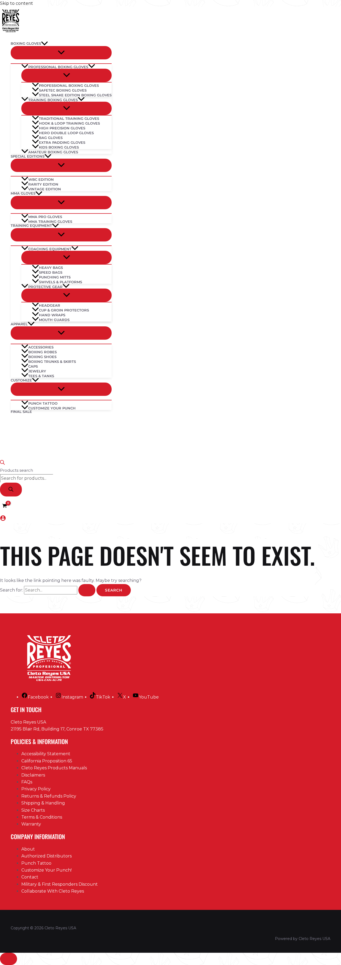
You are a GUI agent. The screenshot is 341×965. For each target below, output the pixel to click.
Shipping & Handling (43, 803)
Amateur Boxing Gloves (53, 152)
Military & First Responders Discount (59, 884)
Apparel (19, 324)
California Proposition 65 (46, 760)
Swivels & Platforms (60, 282)
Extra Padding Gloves (62, 142)
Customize (21, 380)
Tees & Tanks (41, 376)
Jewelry (37, 371)
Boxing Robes (42, 352)
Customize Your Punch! (46, 870)
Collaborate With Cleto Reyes (52, 891)
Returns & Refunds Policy (48, 796)
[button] (44, 43)
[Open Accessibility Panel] (8, 959)
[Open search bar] (2, 463)
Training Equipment (31, 225)
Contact (29, 877)
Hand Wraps (52, 315)
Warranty (31, 824)
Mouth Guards (54, 320)
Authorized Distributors (46, 856)
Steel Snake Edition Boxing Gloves (75, 95)
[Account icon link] (3, 519)
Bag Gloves (51, 137)
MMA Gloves (23, 193)
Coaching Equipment (49, 249)
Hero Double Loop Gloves (66, 133)
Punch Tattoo (43, 403)
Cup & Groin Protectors (64, 310)
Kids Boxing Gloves (59, 147)
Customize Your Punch (52, 408)
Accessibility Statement (45, 753)
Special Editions (27, 156)
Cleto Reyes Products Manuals (54, 767)
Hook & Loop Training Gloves (69, 123)
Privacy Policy (36, 788)
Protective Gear (45, 287)
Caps (33, 366)
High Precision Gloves (62, 128)
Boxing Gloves (26, 43)
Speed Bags (50, 272)
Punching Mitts (55, 277)
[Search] (11, 489)
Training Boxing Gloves (53, 100)
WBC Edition (41, 179)
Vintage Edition (44, 189)
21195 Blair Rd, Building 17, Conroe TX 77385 (57, 729)
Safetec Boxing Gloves (63, 90)
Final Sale (21, 411)
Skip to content (16, 3)
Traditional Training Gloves (69, 118)
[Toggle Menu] (61, 52)
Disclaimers (33, 775)
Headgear (49, 305)
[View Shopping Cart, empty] (4, 506)
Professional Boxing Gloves (58, 67)
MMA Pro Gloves (45, 217)
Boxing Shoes (42, 357)
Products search (16, 470)
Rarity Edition (43, 184)
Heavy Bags (51, 267)
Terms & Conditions (41, 817)
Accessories (41, 347)
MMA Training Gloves (50, 221)
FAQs (26, 782)
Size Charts (33, 810)
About (28, 849)
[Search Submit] (86, 590)
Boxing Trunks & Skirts (52, 361)
